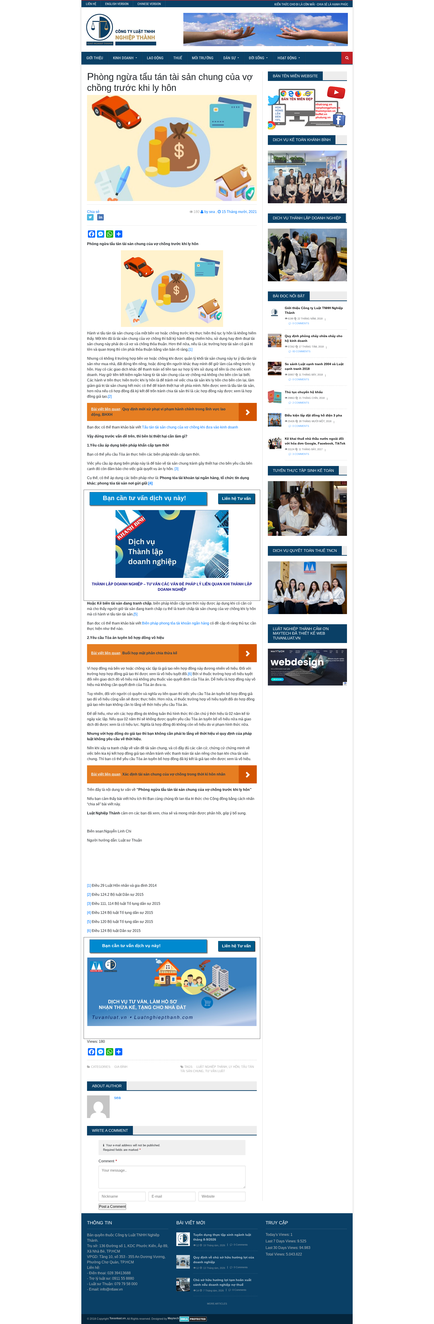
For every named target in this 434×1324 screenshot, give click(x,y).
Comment (108, 1161)
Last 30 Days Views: (282, 1248)
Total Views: (276, 1254)
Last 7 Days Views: (281, 1241)
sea (117, 1097)
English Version (117, 4)
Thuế (177, 58)
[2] (110, 396)
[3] (176, 469)
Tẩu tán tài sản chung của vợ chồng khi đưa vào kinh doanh (190, 427)
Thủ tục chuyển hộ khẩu (304, 392)
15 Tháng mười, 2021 (239, 212)
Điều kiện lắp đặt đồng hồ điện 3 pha (313, 415)
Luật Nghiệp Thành (211, 1067)
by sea (209, 212)
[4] (150, 483)
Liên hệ (91, 4)
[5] (135, 614)
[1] (190, 349)
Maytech (173, 1318)
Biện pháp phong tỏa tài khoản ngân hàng (175, 623)
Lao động (155, 58)
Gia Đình (120, 1067)
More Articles (217, 1303)
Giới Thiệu (94, 58)
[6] (190, 674)
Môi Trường (202, 58)
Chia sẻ (93, 212)
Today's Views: (278, 1235)
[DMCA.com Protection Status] (193, 1318)
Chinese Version (149, 4)
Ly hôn (234, 1067)
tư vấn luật (215, 1071)
